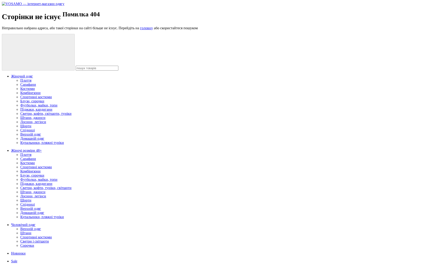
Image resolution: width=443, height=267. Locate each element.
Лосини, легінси (33, 122)
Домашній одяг (32, 138)
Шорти (25, 126)
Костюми (27, 89)
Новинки (18, 253)
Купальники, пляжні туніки (42, 143)
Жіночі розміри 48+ (26, 150)
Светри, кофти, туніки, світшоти (46, 188)
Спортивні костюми (36, 97)
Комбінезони (30, 93)
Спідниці (27, 130)
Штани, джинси (32, 118)
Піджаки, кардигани (36, 109)
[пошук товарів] (38, 52)
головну (146, 28)
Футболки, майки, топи (38, 105)
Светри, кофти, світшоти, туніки (46, 114)
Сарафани (28, 84)
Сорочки (27, 245)
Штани (25, 233)
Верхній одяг (30, 134)
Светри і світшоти (34, 241)
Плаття (25, 80)
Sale (14, 261)
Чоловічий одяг (23, 225)
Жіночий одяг (22, 76)
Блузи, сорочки (32, 101)
